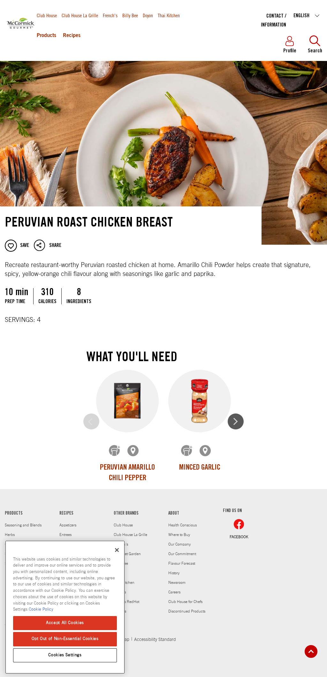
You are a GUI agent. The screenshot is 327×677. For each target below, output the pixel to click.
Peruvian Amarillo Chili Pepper (127, 473)
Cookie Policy (41, 609)
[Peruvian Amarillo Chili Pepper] (127, 401)
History (173, 573)
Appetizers (67, 525)
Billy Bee (130, 15)
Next (236, 421)
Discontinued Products (186, 611)
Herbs (10, 535)
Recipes (71, 35)
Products (46, 35)
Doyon (148, 15)
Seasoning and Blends (23, 525)
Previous (91, 421)
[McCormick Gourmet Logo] (21, 38)
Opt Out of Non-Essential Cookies (65, 639)
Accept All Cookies (65, 623)
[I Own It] (115, 451)
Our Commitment (182, 554)
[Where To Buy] (133, 451)
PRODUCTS (14, 513)
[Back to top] (311, 651)
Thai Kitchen (169, 15)
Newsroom (177, 582)
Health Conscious (182, 525)
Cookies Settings (65, 655)
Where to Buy (179, 535)
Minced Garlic (199, 468)
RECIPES (66, 513)
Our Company (179, 544)
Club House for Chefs (185, 602)
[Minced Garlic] (199, 401)
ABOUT (173, 513)
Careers (174, 592)
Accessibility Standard (155, 639)
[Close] (117, 550)
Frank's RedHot (126, 602)
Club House (47, 15)
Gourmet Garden (127, 554)
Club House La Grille (80, 15)
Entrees (65, 535)
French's (110, 15)
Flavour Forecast (181, 563)
